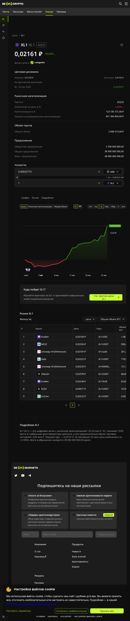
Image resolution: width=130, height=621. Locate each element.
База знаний (79, 556)
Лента (6, 11)
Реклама (61, 11)
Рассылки (18, 11)
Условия (40, 616)
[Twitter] (16, 476)
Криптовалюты (80, 561)
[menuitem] (4, 19)
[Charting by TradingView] (28, 269)
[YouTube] (23, 476)
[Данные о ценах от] (37, 63)
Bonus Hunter (34, 11)
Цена (15, 35)
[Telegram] (30, 476)
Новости (76, 551)
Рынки (49, 11)
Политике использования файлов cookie (30, 603)
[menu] (4, 28)
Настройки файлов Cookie (88, 616)
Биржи (75, 566)
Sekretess (53, 616)
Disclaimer (66, 616)
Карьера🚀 (41, 556)
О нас (38, 551)
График (25, 197)
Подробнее (47, 197)
